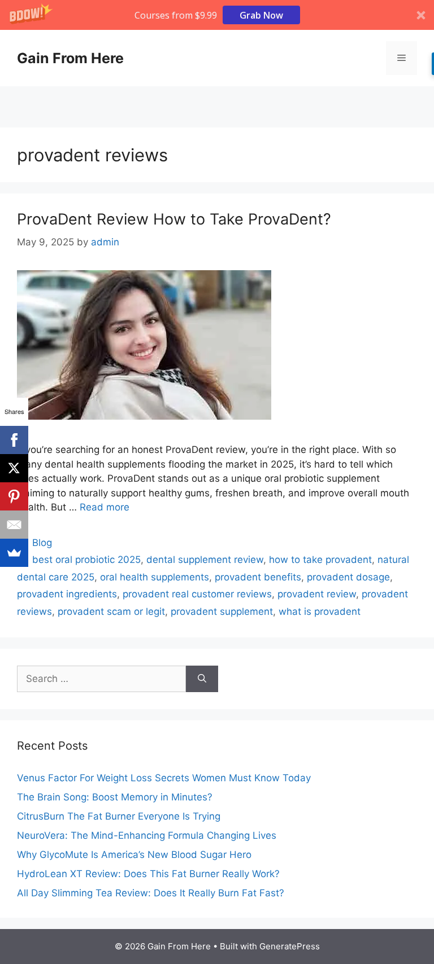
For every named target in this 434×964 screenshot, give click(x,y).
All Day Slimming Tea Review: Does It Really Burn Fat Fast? (150, 893)
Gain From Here (70, 58)
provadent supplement (222, 611)
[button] (217, 15)
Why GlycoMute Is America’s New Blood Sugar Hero (134, 854)
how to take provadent (320, 559)
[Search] (202, 679)
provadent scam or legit (111, 611)
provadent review (316, 594)
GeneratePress (289, 946)
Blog (42, 542)
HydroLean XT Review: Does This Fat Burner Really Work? (148, 873)
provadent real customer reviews (197, 594)
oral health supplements (154, 577)
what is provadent (320, 611)
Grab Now (261, 15)
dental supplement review (204, 559)
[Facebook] (14, 440)
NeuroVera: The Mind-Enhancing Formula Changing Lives (146, 835)
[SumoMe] (14, 553)
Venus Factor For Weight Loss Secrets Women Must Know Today (164, 777)
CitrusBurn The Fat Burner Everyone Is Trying (118, 816)
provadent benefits (258, 577)
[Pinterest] (14, 496)
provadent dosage (348, 577)
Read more (104, 507)
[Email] (14, 524)
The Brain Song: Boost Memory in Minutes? (114, 797)
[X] (14, 468)
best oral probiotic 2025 (86, 559)
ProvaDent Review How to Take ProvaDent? (174, 219)
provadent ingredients (67, 594)
